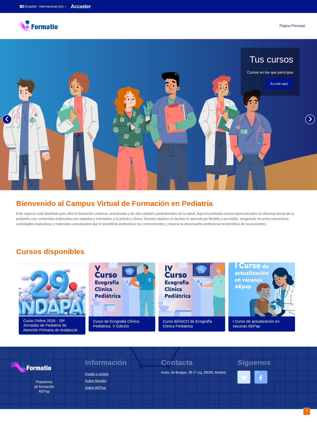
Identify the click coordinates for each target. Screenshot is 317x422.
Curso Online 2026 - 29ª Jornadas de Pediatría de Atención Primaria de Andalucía (50, 325)
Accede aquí (279, 83)
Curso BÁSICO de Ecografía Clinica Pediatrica (187, 323)
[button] (43, 6)
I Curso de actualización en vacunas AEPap (256, 323)
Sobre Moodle (96, 381)
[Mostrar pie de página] (306, 411)
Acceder (81, 6)
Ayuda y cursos (96, 374)
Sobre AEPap (95, 388)
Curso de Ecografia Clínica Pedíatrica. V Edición (116, 323)
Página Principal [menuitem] (292, 26)
